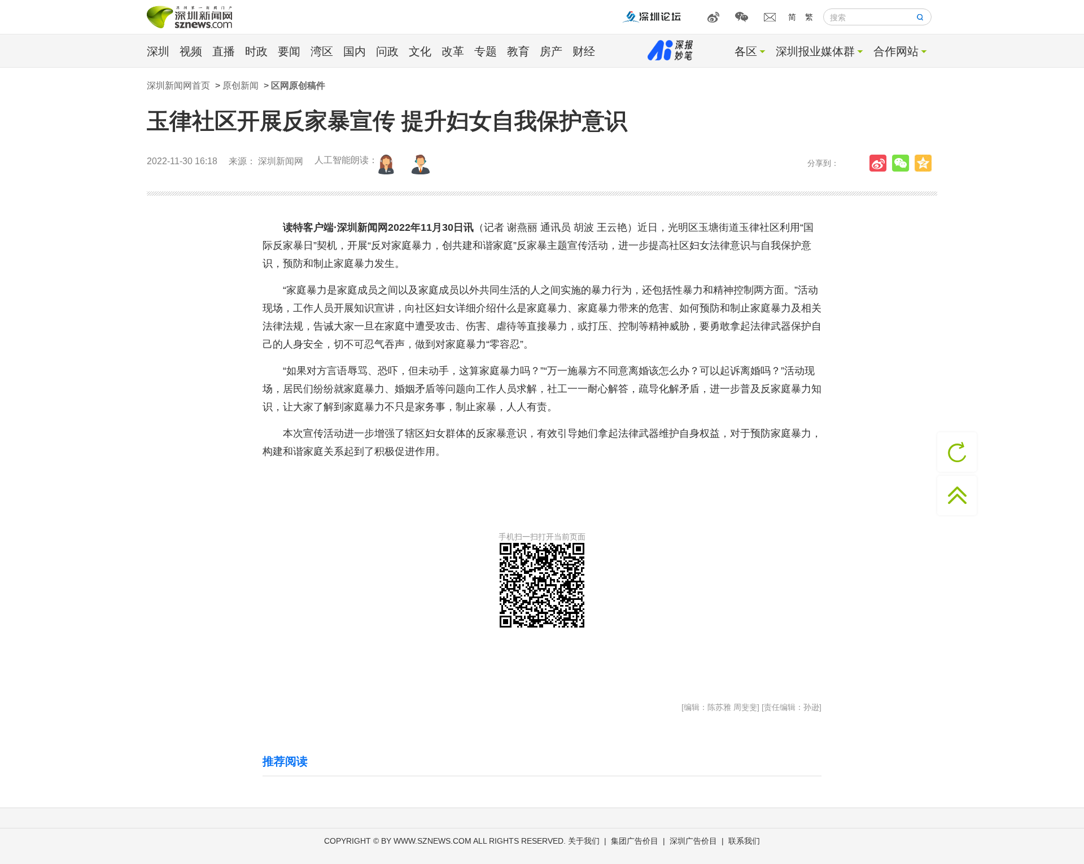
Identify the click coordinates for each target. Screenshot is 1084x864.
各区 (746, 51)
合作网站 (896, 51)
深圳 (158, 51)
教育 (518, 51)
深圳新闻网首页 (178, 85)
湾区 (322, 51)
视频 (191, 51)
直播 (223, 51)
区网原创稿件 (298, 85)
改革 (453, 51)
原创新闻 (240, 85)
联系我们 (744, 840)
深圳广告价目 (693, 840)
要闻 (289, 51)
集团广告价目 (634, 840)
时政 (256, 51)
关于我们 (584, 840)
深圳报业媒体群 (815, 51)
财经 (583, 51)
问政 (387, 51)
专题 (485, 51)
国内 (354, 51)
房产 (551, 51)
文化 (420, 51)
